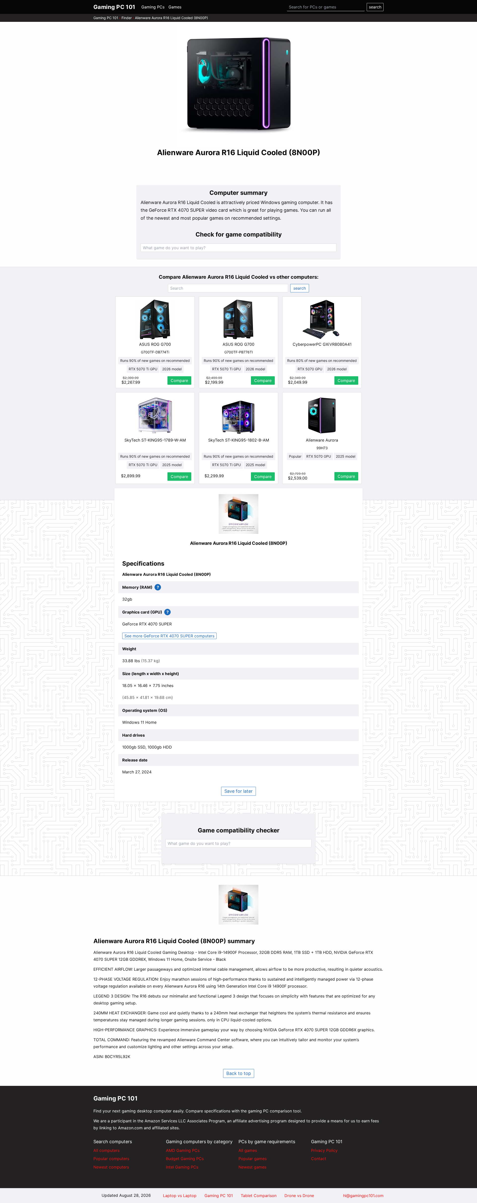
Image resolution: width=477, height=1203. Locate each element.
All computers (106, 1150)
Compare (179, 380)
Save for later (238, 791)
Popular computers (111, 1158)
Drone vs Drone (299, 1195)
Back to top (238, 1073)
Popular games (252, 1158)
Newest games (252, 1167)
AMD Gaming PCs (182, 1150)
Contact (318, 1158)
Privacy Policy (324, 1150)
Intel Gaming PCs (182, 1167)
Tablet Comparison (259, 1195)
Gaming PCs (152, 6)
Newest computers (111, 1167)
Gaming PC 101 (105, 18)
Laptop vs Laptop (180, 1195)
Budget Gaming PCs (185, 1158)
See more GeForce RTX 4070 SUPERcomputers (169, 635)
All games (247, 1150)
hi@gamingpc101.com (363, 1195)
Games (174, 6)
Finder (126, 18)
